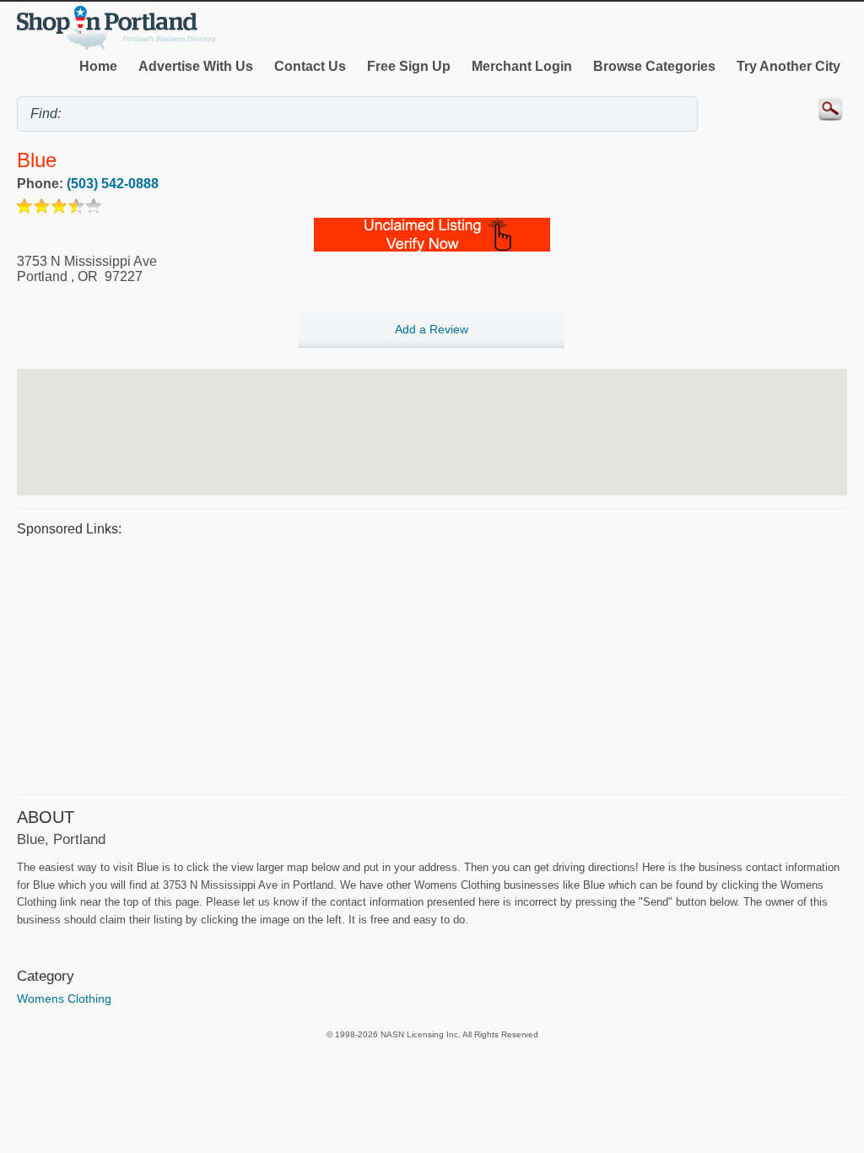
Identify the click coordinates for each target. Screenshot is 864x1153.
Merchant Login (522, 66)
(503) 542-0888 (113, 183)
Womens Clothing (64, 998)
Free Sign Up (409, 66)
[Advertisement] (432, 663)
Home (98, 66)
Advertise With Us (195, 66)
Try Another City (788, 66)
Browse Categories (654, 66)
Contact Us (310, 66)
